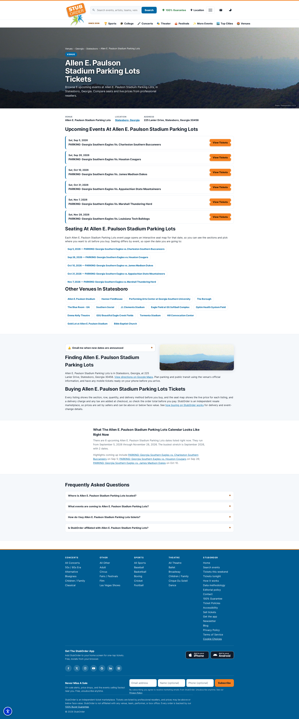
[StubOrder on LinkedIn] (110, 668)
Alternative (71, 571)
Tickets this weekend (215, 571)
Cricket (138, 580)
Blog (205, 625)
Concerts (145, 23)
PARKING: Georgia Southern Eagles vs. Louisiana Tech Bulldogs (109, 218)
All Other (105, 562)
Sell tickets (209, 612)
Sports (110, 23)
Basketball (140, 571)
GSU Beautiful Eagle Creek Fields (114, 315)
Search (149, 10)
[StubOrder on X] (77, 668)
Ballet (172, 567)
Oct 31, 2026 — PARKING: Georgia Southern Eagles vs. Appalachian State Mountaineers (116, 273)
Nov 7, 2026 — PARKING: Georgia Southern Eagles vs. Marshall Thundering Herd (112, 281)
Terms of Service (213, 634)
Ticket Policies (211, 603)
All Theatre (175, 562)
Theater (164, 23)
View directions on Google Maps (133, 376)
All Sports (140, 562)
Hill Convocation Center (180, 315)
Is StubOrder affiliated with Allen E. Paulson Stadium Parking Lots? (108, 527)
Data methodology (214, 585)
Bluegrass (70, 576)
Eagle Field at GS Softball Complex (170, 307)
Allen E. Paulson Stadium (81, 299)
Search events (211, 567)
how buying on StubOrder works (184, 405)
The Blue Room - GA (79, 307)
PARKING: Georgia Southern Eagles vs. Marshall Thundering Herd (110, 203)
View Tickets (220, 142)
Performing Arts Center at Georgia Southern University (159, 299)
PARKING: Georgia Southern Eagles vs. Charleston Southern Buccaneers (115, 144)
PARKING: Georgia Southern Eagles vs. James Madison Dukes (108, 174)
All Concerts (72, 562)
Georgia (79, 48)
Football (139, 585)
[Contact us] (220, 10)
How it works (211, 580)
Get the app (210, 616)
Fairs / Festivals (109, 576)
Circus (103, 571)
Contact (208, 594)
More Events (203, 23)
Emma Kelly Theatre (79, 315)
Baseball (139, 567)
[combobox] (123, 10)
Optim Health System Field (211, 307)
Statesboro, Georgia (127, 120)
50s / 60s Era (73, 567)
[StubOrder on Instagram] (85, 668)
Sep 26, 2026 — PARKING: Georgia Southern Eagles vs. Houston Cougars (108, 257)
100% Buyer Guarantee (77, 706)
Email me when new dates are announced (97, 347)
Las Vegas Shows (110, 585)
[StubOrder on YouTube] (93, 668)
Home (206, 562)
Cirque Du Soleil (178, 580)
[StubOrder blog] (119, 668)
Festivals (181, 23)
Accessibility (210, 607)
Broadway (174, 571)
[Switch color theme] (230, 10)
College (127, 23)
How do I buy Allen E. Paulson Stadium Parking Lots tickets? (104, 517)
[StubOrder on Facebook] (68, 668)
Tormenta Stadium (150, 315)
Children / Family (75, 580)
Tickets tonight (212, 576)
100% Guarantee (176, 10)
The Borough (204, 299)
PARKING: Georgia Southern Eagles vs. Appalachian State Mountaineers (115, 189)
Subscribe (224, 682)
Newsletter (209, 621)
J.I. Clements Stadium (133, 307)
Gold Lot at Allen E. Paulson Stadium (87, 323)
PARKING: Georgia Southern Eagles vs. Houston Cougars (105, 159)
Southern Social (105, 307)
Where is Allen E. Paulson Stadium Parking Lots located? (102, 495)
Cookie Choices (212, 638)
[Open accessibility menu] (7, 711)
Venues (243, 23)
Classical (70, 585)
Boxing (138, 576)
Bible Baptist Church (125, 323)
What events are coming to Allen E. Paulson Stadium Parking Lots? (108, 506)
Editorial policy (212, 589)
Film (102, 580)
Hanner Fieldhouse (112, 299)
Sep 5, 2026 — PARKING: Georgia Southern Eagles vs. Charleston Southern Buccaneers (116, 249)
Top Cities (224, 23)
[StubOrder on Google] (102, 668)
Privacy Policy (211, 630)
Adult (103, 567)
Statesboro (92, 48)
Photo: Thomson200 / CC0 (285, 106)
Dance (172, 585)
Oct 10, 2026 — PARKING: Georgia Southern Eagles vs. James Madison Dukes (110, 265)
